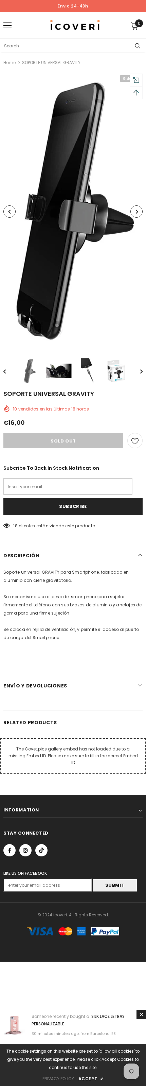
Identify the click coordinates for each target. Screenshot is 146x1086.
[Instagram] (25, 850)
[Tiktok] (41, 850)
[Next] (136, 211)
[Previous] (9, 211)
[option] (73, 211)
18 (15, 526)
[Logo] (75, 25)
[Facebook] (9, 850)
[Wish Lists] (135, 440)
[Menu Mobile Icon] (7, 25)
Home (9, 62)
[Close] (141, 1014)
